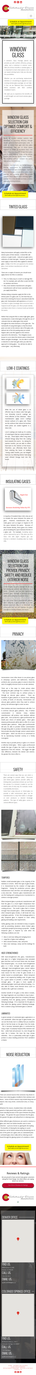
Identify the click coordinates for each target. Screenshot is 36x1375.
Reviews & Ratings (26, 1368)
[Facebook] (15, 2)
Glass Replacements (18, 1367)
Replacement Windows (11, 1368)
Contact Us (18, 1369)
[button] (31, 16)
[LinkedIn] (21, 2)
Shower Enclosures (20, 1365)
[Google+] (18, 2)
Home (10, 1365)
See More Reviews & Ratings (18, 1185)
